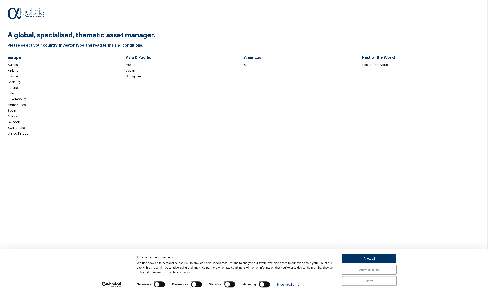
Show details (285, 284)
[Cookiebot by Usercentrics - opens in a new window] (111, 284)
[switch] (192, 283)
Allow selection (369, 269)
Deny (369, 280)
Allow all (369, 258)
